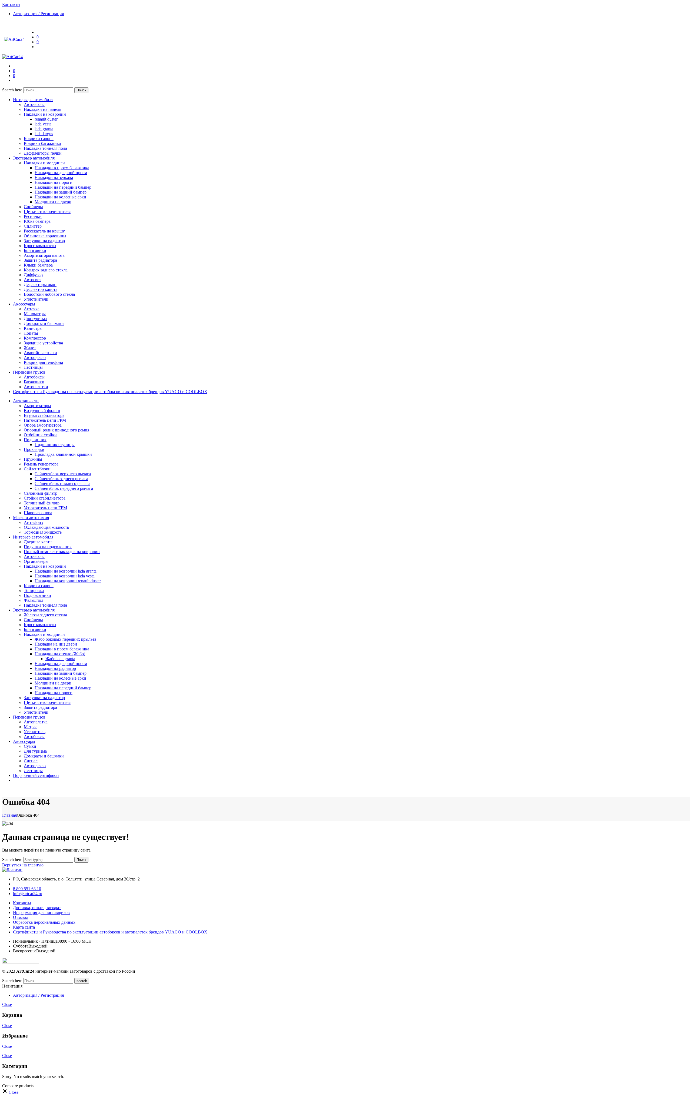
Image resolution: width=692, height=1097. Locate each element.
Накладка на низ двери (56, 644)
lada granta (44, 129)
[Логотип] (12, 869)
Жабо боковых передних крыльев (66, 639)
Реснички (33, 216)
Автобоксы (34, 377)
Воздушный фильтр (42, 410)
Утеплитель (34, 731)
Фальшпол (33, 600)
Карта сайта (24, 927)
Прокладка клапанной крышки (63, 454)
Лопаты (31, 333)
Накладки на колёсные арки (60, 197)
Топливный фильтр (41, 503)
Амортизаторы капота (44, 255)
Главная (9, 815)
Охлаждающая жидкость (46, 527)
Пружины (33, 459)
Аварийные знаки (40, 352)
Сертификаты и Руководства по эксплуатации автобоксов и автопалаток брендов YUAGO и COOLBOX (110, 391)
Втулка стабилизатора (44, 415)
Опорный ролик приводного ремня (56, 430)
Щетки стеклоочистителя (47, 211)
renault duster (46, 119)
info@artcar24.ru (27, 893)
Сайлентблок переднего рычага (64, 488)
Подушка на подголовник (48, 546)
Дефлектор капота (40, 289)
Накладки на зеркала (54, 177)
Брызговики (35, 250)
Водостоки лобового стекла (49, 294)
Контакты (22, 902)
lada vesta (43, 124)
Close (7, 1004)
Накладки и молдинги (44, 163)
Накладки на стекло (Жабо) (60, 653)
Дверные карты (38, 542)
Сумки (30, 746)
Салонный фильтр (40, 493)
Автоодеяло (35, 357)
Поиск (81, 90)
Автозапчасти (26, 400)
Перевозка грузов (29, 372)
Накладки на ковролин (45, 114)
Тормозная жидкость (43, 532)
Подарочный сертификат (36, 775)
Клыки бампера (38, 265)
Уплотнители (36, 299)
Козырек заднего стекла (46, 270)
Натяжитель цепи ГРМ (45, 420)
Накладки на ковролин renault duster (68, 581)
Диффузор (33, 274)
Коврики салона (39, 138)
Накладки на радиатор (55, 668)
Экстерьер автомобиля (34, 158)
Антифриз (33, 522)
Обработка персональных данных (44, 922)
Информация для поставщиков (41, 912)
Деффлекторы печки (43, 153)
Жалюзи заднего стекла (45, 615)
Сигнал (31, 761)
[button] (10, 1092)
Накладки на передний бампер (63, 187)
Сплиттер (33, 226)
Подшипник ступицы (55, 444)
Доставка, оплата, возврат (37, 907)
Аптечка (31, 309)
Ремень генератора (41, 464)
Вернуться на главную (23, 865)
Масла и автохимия (31, 517)
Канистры (33, 328)
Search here (12, 90)
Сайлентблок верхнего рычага (63, 473)
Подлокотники (37, 595)
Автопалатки (36, 386)
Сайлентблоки (37, 469)
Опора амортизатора (43, 425)
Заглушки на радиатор (44, 240)
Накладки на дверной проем (61, 172)
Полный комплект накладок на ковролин (62, 551)
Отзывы (20, 917)
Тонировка (34, 590)
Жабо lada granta (60, 658)
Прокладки (34, 449)
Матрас (30, 726)
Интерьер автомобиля (33, 99)
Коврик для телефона (43, 362)
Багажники (34, 382)
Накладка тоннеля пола (45, 148)
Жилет (30, 347)
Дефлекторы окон (40, 284)
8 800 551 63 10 (27, 888)
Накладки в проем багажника (62, 167)
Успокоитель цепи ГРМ (45, 508)
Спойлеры (33, 206)
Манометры (35, 313)
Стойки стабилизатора (44, 498)
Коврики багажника (42, 143)
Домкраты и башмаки (44, 323)
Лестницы (33, 367)
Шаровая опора (38, 512)
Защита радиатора (40, 260)
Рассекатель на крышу (44, 231)
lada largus (44, 133)
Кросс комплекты (40, 245)
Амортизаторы (37, 405)
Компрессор (35, 338)
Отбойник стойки (40, 435)
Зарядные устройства (43, 343)
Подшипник (35, 439)
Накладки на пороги (53, 182)
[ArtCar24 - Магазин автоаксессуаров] (14, 39)
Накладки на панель (42, 109)
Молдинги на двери (53, 202)
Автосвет (32, 279)
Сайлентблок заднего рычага (61, 478)
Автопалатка (36, 722)
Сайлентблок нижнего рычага (62, 483)
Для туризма (35, 318)
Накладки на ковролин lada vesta (65, 576)
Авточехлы (34, 104)
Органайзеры (36, 561)
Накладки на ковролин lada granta (66, 571)
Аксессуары (24, 304)
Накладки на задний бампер (60, 192)
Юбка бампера (37, 221)
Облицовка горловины (45, 236)
